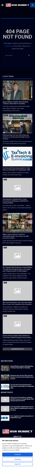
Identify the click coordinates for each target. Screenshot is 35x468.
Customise (17, 459)
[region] (17, 453)
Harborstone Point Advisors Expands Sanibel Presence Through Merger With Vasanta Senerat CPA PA (22, 399)
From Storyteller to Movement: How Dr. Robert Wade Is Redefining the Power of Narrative (22, 408)
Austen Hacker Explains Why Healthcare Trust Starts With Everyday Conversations (17, 336)
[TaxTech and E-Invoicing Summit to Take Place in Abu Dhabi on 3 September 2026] (17, 156)
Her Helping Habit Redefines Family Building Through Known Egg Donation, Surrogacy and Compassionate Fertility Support (17, 269)
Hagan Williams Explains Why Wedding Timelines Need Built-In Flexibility (15, 103)
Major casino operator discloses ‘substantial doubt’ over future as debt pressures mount (16, 236)
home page (9, 46)
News (5, 82)
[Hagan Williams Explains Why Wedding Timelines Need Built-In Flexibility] (17, 90)
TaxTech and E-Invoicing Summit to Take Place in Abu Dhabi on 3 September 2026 (16, 169)
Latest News (8, 76)
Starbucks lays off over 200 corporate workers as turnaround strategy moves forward (16, 137)
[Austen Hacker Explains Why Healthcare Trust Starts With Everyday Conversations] (17, 324)
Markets (6, 115)
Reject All (17, 464)
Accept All (17, 454)
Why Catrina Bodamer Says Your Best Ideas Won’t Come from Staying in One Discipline (17, 303)
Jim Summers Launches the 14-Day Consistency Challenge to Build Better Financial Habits (15, 201)
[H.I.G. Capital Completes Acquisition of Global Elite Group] (5, 418)
